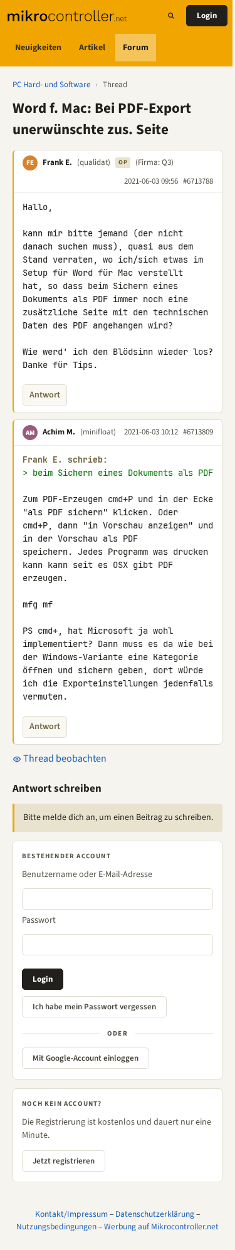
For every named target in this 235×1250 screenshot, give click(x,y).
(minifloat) (98, 432)
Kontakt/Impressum (71, 1214)
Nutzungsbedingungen (56, 1226)
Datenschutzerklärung (154, 1214)
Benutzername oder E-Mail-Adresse (87, 874)
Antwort (44, 395)
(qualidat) (93, 162)
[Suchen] (171, 16)
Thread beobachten (64, 758)
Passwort (39, 920)
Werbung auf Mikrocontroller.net (161, 1226)
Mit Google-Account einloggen (85, 1058)
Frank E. (57, 162)
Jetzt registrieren (64, 1161)
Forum (136, 47)
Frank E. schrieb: (65, 459)
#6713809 (198, 432)
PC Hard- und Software (51, 84)
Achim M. (59, 432)
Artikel (92, 47)
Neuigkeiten (38, 47)
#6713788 (198, 181)
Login (207, 15)
